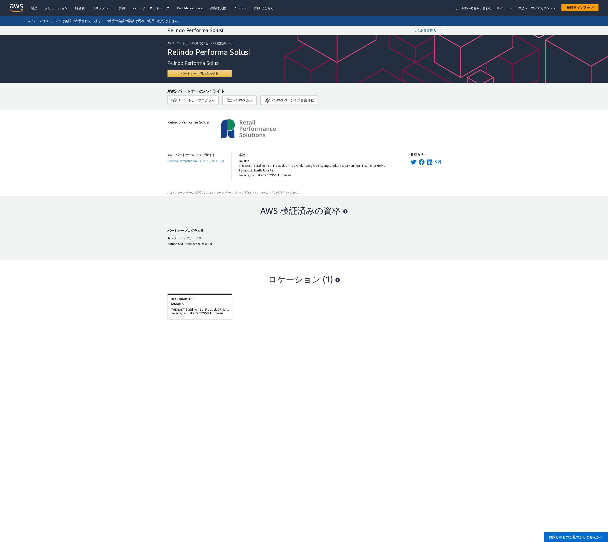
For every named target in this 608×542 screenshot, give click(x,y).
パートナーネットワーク (151, 8)
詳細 (122, 8)
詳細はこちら (264, 8)
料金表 (80, 8)
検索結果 (220, 43)
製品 (34, 8)
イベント (240, 8)
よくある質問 (423, 30)
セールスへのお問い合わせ (473, 8)
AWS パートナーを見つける (188, 43)
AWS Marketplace (189, 8)
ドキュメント (102, 8)
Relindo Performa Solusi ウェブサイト (194, 161)
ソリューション (56, 8)
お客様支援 (218, 8)
